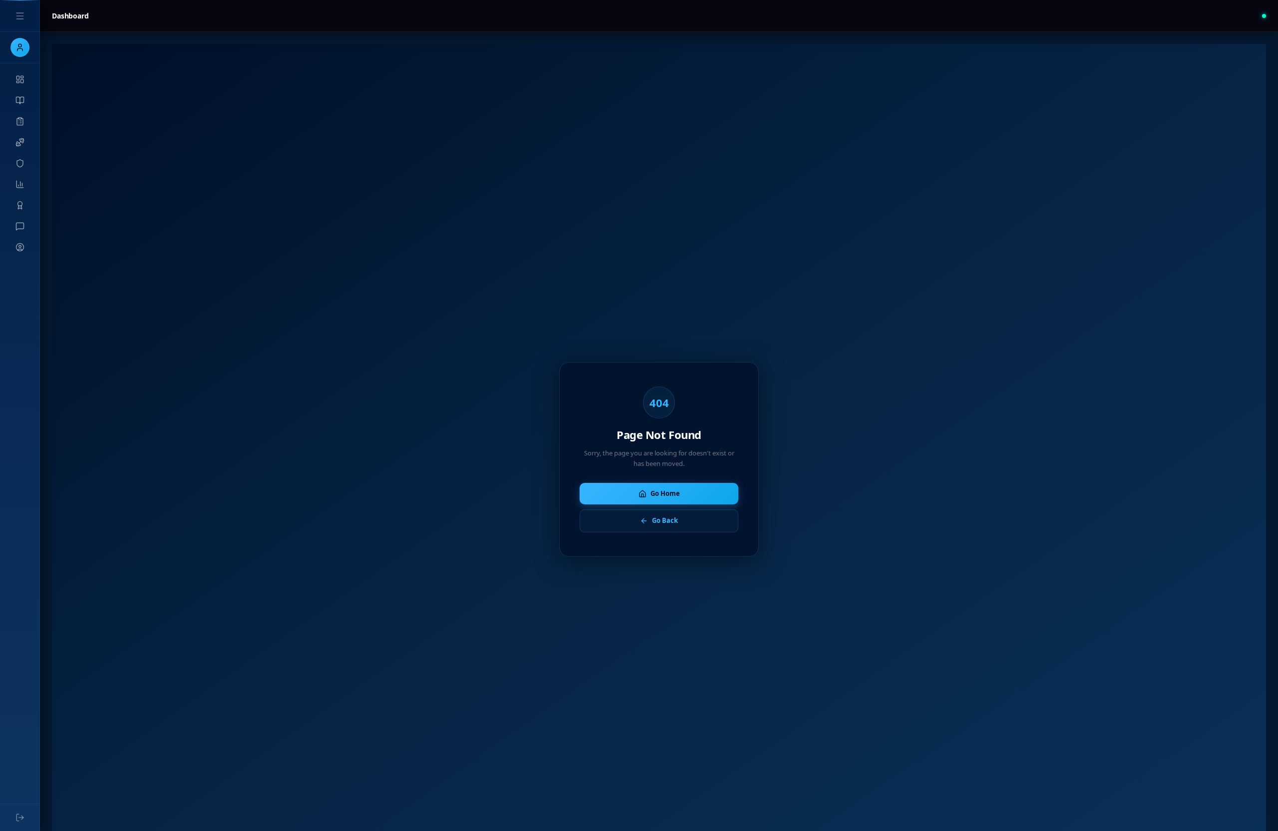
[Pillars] (19, 100)
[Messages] (19, 226)
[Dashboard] (19, 79)
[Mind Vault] (19, 163)
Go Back (665, 520)
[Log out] (19, 817)
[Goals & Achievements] (19, 205)
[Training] (19, 142)
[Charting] (19, 121)
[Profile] (19, 247)
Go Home (665, 493)
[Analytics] (19, 184)
